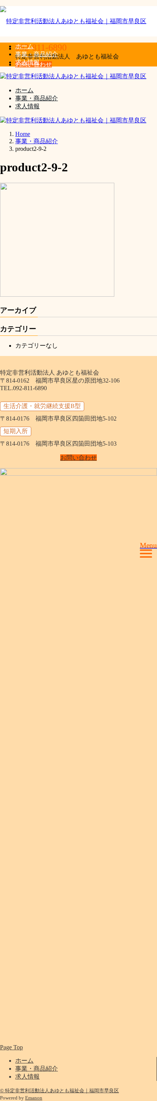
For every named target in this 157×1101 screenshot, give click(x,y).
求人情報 (27, 62)
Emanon (33, 1098)
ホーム (24, 46)
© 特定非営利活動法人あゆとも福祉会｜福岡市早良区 (59, 1090)
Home (22, 134)
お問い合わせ (78, 457)
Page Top (11, 1047)
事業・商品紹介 (36, 54)
